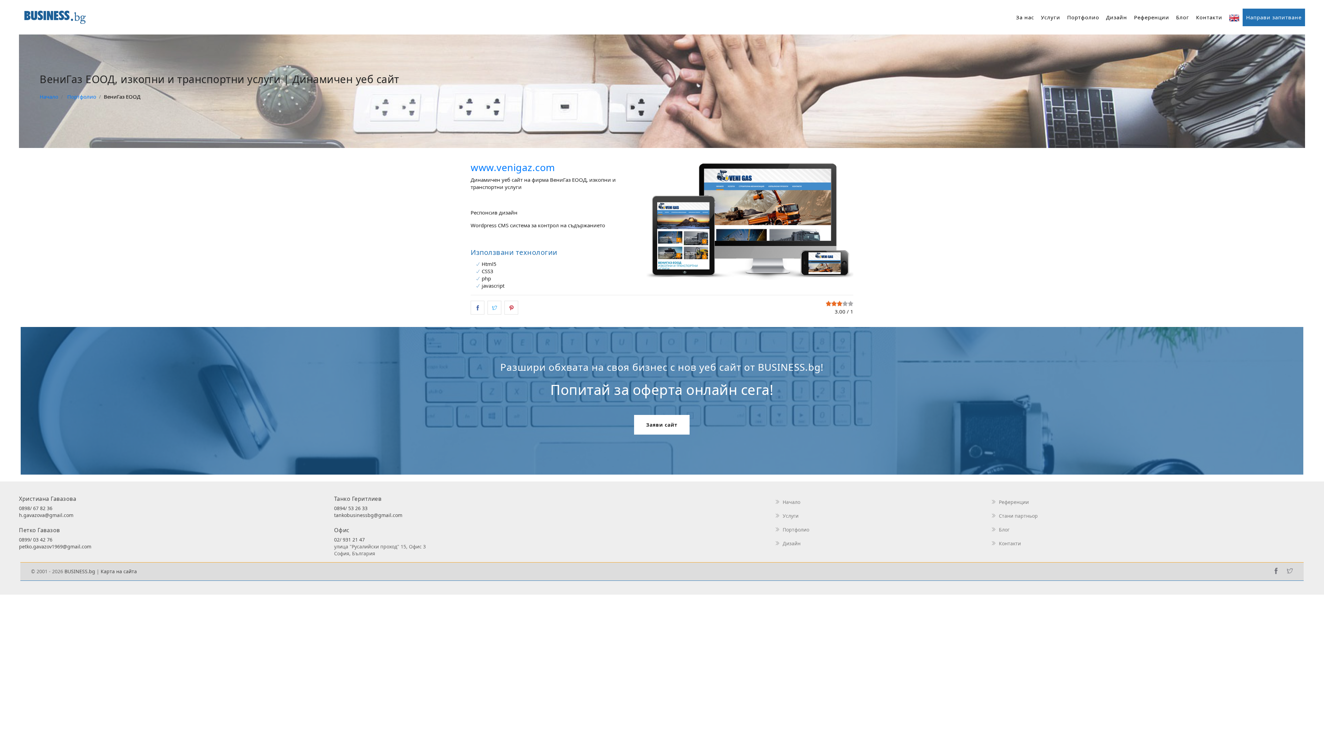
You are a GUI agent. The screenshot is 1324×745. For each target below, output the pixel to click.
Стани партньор (1018, 516)
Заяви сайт (662, 424)
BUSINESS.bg (79, 571)
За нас (1025, 17)
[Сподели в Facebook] (477, 308)
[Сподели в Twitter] (494, 308)
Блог (1182, 17)
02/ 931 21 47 (349, 539)
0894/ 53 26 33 (351, 508)
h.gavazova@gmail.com (46, 515)
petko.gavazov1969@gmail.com (55, 546)
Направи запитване (1274, 17)
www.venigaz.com (513, 167)
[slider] (839, 303)
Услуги (1050, 17)
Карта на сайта (119, 571)
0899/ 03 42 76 (35, 539)
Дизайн (1116, 17)
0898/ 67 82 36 (35, 508)
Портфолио (1083, 17)
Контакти (1209, 17)
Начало (791, 502)
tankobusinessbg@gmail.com (368, 515)
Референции (1151, 17)
